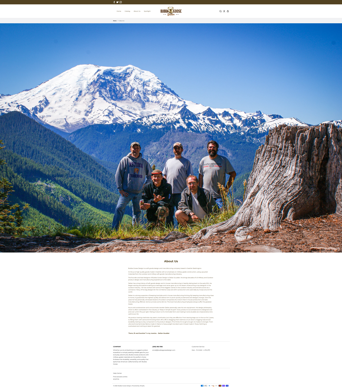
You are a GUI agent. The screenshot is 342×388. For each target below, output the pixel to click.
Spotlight (147, 11)
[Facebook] (114, 2)
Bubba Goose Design (124, 386)
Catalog (127, 11)
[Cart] (228, 11)
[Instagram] (121, 2)
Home (119, 11)
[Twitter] (117, 2)
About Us (137, 11)
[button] (220, 11)
